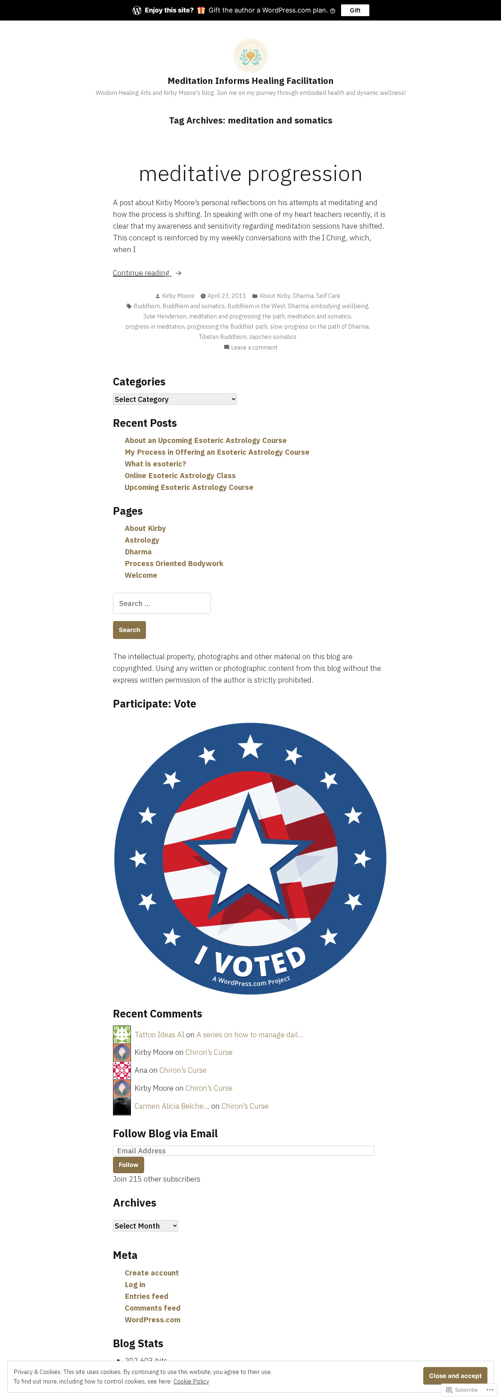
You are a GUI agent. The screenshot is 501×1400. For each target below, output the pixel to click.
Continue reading (142, 273)
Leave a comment (254, 347)
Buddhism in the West (256, 306)
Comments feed (152, 1308)
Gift (355, 10)
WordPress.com (152, 1320)
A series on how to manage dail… (250, 1034)
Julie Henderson (164, 316)
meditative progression (250, 173)
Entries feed (146, 1296)
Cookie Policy (191, 1381)
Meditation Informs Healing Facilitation (251, 80)
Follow (128, 1164)
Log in (135, 1284)
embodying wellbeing (339, 306)
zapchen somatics (272, 337)
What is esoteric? (155, 464)
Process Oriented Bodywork (174, 563)
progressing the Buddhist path (227, 326)
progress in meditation (154, 326)
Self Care (328, 296)
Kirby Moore (178, 296)
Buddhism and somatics (193, 306)
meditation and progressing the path (237, 316)
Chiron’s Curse (209, 1052)
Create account (152, 1273)
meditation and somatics (319, 316)
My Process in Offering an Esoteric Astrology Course (217, 452)
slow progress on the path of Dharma (319, 326)
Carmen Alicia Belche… (172, 1106)
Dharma (303, 296)
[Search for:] (162, 603)
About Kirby (274, 296)
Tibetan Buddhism (222, 337)
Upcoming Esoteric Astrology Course (189, 487)
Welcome (141, 575)
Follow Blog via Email (165, 1133)
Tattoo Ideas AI (159, 1034)
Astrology (142, 540)
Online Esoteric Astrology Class (180, 475)
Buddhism (147, 306)
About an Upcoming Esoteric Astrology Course (206, 440)
